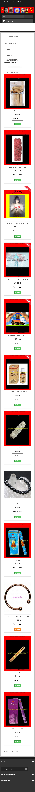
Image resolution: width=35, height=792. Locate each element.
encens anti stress (17, 728)
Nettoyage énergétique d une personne (17, 279)
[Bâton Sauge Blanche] (17, 428)
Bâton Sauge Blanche (17, 448)
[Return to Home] (5, 36)
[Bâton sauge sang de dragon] (17, 147)
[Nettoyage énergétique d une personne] (17, 260)
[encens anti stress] (17, 709)
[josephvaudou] (17, 10)
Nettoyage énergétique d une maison (17, 335)
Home (9, 49)
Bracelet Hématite (17, 504)
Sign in (5, 1)
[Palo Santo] (17, 91)
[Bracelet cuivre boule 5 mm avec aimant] (17, 596)
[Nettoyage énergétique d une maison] (17, 316)
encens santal (17, 672)
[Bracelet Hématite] (17, 484)
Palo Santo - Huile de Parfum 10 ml (17, 391)
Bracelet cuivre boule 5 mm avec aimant (17, 616)
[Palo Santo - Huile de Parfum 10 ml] (17, 372)
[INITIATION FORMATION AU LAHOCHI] (17, 203)
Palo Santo (17, 111)
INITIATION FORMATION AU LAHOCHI (17, 223)
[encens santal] (17, 653)
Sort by (6, 67)
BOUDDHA (17, 560)
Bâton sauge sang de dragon (17, 167)
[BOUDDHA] (17, 540)
